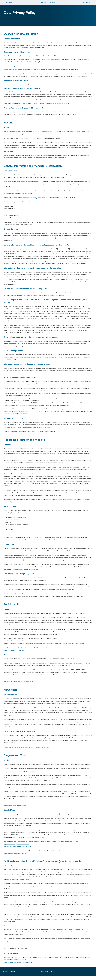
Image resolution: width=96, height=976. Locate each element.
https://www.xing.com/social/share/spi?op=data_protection (20, 681)
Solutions (43, 2)
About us (52, 2)
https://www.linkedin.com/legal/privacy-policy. (16, 650)
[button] (89, 2)
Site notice (5, 971)
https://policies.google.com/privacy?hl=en (15, 805)
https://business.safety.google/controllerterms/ (16, 844)
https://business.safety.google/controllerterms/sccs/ (18, 846)
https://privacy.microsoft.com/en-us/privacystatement (18, 962)
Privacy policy (12, 971)
